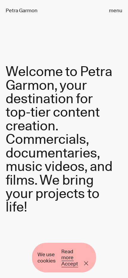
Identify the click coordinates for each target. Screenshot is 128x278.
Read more (67, 254)
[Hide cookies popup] (86, 264)
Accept (69, 264)
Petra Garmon (22, 10)
